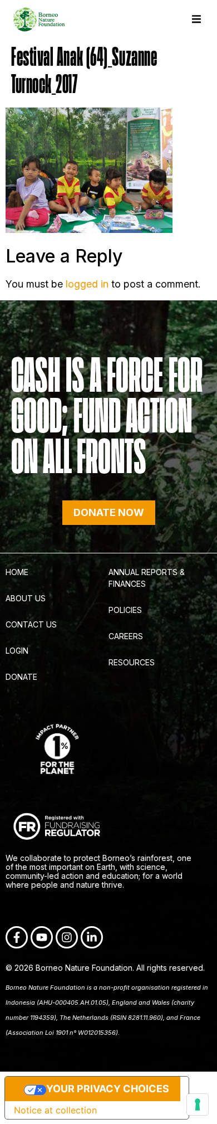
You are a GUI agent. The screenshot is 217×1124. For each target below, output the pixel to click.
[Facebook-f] (17, 937)
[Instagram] (67, 937)
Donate (21, 677)
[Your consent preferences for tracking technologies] (197, 1104)
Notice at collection (55, 1110)
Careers (125, 636)
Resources (131, 662)
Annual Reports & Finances (146, 577)
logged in (87, 284)
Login (17, 650)
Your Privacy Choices (107, 1088)
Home (17, 572)
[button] (196, 19)
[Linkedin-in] (92, 937)
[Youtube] (42, 937)
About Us (26, 598)
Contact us (31, 624)
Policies (125, 610)
